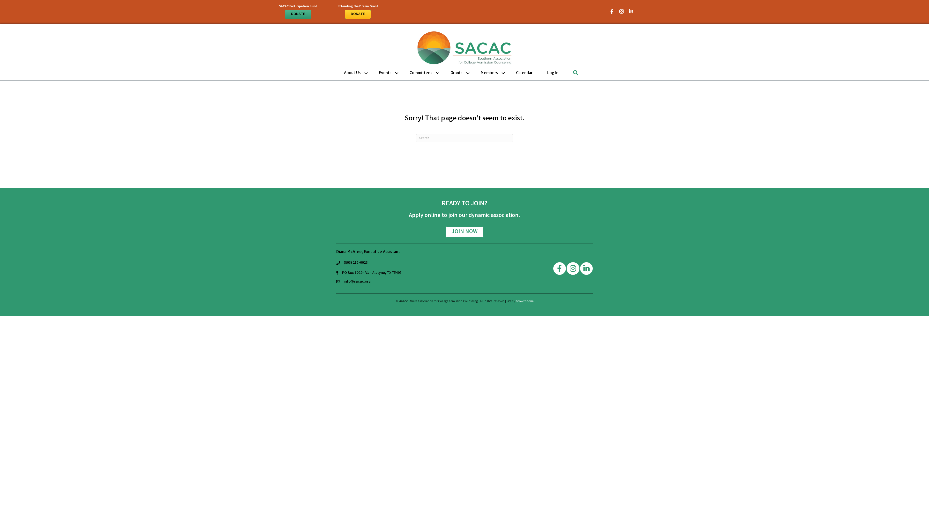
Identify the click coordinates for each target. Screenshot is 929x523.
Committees (421, 73)
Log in (552, 73)
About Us (352, 73)
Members (489, 73)
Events (385, 73)
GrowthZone (525, 301)
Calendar (524, 73)
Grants (456, 73)
